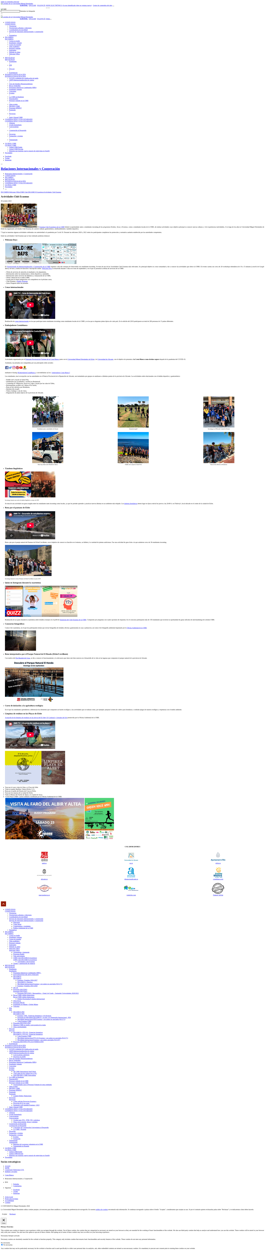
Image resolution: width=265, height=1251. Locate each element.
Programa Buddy (18, 954)
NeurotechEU (13, 99)
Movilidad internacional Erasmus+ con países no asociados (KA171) (39, 984)
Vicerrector (12, 26)
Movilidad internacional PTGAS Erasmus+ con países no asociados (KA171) (42, 1038)
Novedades (8, 153)
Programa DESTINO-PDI (21, 1023)
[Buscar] (1, 13)
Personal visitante (14, 48)
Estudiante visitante (15, 43)
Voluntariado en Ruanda (21, 1146)
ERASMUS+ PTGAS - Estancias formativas (28, 1032)
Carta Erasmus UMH (24, 1021)
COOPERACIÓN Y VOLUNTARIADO (19, 119)
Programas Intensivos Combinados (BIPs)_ (27, 973)
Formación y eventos (16, 136)
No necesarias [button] (5, 1243)
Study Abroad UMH (16, 117)
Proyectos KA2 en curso (21, 1103)
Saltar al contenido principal (10, 2)
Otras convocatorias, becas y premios (25, 1122)
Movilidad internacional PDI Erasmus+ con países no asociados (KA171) (41, 1019)
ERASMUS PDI (18, 1012)
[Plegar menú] (51, 19)
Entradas (16, 1184)
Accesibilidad (9, 1200)
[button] (10, 24)
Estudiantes (13, 61)
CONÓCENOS (10, 22)
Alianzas (12, 123)
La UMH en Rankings (16, 97)
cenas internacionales (22, 321)
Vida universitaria (19, 956)
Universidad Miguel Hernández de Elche (81, 359)
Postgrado (12, 110)
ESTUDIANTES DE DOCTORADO (26, 975)
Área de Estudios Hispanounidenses (21, 84)
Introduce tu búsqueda (27, 11)
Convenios (12, 91)
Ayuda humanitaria (15, 125)
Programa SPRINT (15, 108)
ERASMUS (17, 976)
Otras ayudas (13, 104)
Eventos (11, 93)
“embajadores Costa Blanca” (60, 373)
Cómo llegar (17, 924)
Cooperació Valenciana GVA (14, 1170)
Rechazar (13, 1214)
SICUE (15, 988)
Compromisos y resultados (22, 926)
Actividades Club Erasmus (52, 192)
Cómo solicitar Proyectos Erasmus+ (25, 1101)
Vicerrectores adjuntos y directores (20, 28)
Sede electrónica (54, 5)
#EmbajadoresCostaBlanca (27, 373)
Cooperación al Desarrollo (17, 130)
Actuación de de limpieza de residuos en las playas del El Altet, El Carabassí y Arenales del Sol (36, 717)
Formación (16, 1139)
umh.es (44, 863)
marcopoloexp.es (44, 895)
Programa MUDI (18, 1002)
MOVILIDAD (10, 58)
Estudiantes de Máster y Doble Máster (25, 1004)
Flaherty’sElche (218, 895)
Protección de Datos (11, 1199)
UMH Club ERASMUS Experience (32, 192)
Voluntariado (13, 140)
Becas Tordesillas (14, 86)
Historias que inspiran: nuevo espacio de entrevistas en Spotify (29, 151)
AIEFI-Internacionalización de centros (21, 80)
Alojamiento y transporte (21, 952)
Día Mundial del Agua (23, 658)
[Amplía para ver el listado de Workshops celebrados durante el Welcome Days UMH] (59, 263)
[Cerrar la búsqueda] (1, 15)
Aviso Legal (9, 1197)
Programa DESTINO (20, 989)
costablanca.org (218, 879)
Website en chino (14, 52)
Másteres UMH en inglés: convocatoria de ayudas (29, 1025)
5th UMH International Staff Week (24, 1071)
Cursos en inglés (14, 41)
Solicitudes (12, 50)
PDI (10, 65)
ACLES (7, 1166)
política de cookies (102, 1209)
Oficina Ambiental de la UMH (137, 628)
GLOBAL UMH (10, 143)
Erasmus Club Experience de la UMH (51, 227)
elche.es (218, 863)
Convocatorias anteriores (21, 1055)
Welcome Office (14, 54)
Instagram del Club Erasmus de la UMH (73, 620)
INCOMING (9, 37)
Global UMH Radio (15, 147)
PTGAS (11, 69)
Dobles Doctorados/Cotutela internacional (31, 999)
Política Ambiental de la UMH (23, 928)
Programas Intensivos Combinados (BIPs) (22, 87)
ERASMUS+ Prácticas (25, 982)
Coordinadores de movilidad (18, 30)
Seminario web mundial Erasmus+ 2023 (26, 1105)
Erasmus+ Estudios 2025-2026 (27, 986)
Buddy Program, (22, 281)
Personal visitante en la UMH (18, 100)
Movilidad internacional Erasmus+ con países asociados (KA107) (38, 1040)
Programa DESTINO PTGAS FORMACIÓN (28, 1042)
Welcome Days (47, 268)
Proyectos (12, 114)
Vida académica (14, 46)
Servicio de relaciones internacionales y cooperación (26, 32)
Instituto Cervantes (11, 1172)
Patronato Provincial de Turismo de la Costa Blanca (42, 359)
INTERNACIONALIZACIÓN (15, 74)
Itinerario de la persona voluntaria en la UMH (28, 1144)
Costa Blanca (9, 1175)
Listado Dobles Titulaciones (22, 1096)
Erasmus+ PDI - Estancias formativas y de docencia (34, 1016)
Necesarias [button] (4, 1236)
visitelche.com (131, 895)
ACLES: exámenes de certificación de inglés (23, 78)
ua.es (131, 863)
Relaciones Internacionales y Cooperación (30, 168)
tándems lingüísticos (130, 503)
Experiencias (13, 73)
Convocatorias (14, 127)
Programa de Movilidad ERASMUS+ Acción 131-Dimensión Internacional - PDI (44, 1017)
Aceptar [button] (4, 1214)
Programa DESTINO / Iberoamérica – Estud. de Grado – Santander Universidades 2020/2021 (48, 993)
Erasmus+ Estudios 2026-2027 (27, 980)
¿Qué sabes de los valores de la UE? (25, 1073)
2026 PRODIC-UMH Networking (24, 1075)
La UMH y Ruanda (19, 1129)
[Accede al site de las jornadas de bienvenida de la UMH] (23, 263)
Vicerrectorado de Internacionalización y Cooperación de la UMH (28, 266)
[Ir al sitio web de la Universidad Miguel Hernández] (17, 3)
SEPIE (7, 1168)
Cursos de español (15, 45)
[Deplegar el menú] (6, 189)
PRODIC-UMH (14, 106)
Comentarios (17, 1186)
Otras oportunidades (19, 1027)
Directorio (16, 922)
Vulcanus (16, 1006)
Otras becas (17, 1001)
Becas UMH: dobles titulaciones (23, 995)
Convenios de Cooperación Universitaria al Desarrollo (31, 1127)
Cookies (7, 1202)
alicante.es (44, 879)
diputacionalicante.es (131, 879)
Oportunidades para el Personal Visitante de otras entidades (32, 1085)
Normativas (13, 35)
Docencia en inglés (19, 1057)
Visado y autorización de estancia (24, 963)
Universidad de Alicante (105, 359)
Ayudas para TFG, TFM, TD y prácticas (26, 1120)
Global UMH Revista (16, 149)
